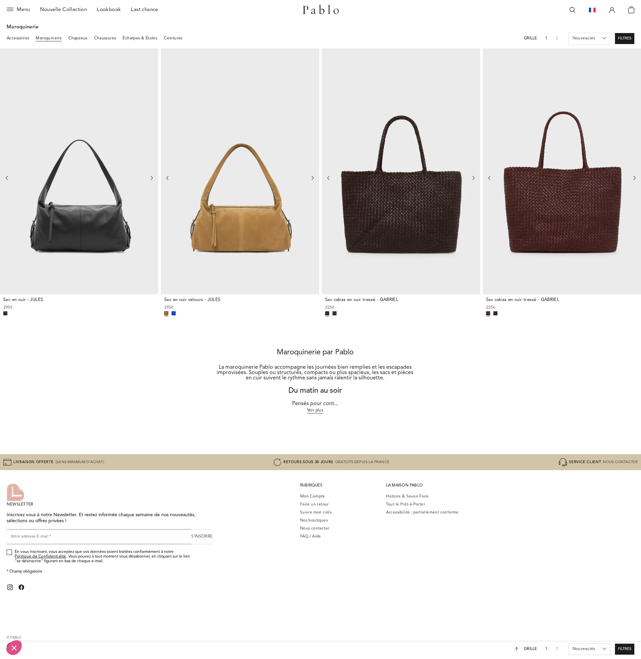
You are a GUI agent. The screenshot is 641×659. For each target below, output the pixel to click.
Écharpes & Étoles (140, 38)
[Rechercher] (573, 10)
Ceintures (173, 38)
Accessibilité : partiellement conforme (422, 513)
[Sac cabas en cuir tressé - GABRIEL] (401, 171)
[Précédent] (6, 178)
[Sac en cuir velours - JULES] (240, 171)
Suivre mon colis (316, 513)
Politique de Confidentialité (40, 557)
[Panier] (631, 10)
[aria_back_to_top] (516, 649)
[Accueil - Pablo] (320, 10)
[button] (624, 38)
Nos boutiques (314, 521)
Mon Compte (312, 497)
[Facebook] (21, 587)
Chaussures (105, 38)
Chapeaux (77, 38)
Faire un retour (314, 505)
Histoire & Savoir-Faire (407, 497)
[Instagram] (10, 587)
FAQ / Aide (310, 537)
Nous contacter (315, 529)
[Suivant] (151, 178)
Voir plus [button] (315, 410)
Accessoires (18, 38)
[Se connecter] (612, 10)
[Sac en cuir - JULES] (79, 171)
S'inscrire (201, 537)
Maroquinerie (49, 38)
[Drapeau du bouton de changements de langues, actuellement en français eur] (592, 10)
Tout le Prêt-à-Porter (405, 505)
